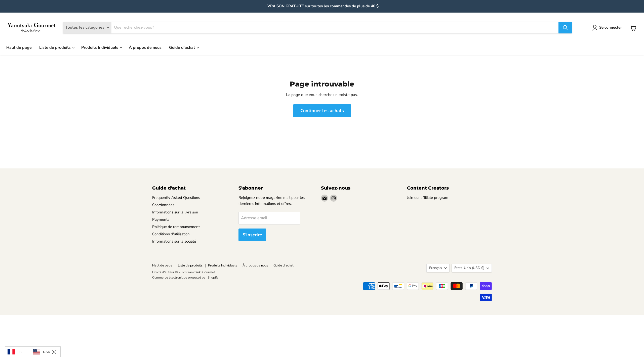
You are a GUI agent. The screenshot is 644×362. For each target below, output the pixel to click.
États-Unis (469, 267)
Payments (160, 219)
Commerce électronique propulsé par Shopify (185, 277)
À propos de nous (145, 47)
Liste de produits (55, 47)
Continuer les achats (322, 111)
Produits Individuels (100, 47)
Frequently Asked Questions (176, 197)
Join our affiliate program (427, 197)
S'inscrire (252, 235)
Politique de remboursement (176, 226)
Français (435, 267)
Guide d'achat (182, 47)
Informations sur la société (174, 241)
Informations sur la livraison (175, 212)
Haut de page (19, 47)
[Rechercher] (565, 27)
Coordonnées (163, 204)
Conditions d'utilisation (171, 234)
